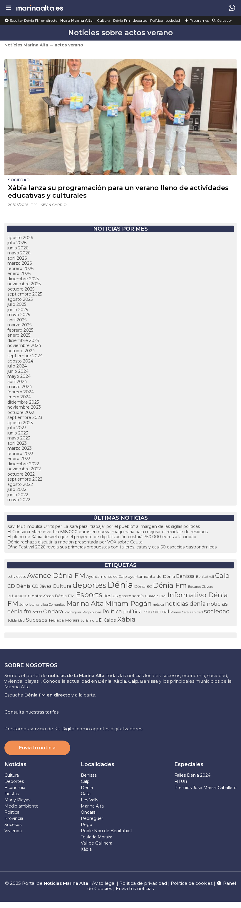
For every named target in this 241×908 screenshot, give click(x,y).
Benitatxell (205, 577)
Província (13, 818)
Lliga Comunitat (53, 605)
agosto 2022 (20, 484)
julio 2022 (16, 489)
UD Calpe (105, 620)
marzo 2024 (19, 386)
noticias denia (185, 603)
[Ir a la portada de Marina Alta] (39, 8)
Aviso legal (104, 883)
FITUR (180, 781)
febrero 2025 (20, 330)
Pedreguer (72, 612)
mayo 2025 (18, 314)
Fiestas (11, 793)
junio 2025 (17, 309)
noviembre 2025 (24, 283)
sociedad (173, 20)
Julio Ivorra (29, 604)
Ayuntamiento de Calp (106, 576)
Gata (86, 793)
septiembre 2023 (24, 417)
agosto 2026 (20, 237)
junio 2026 (17, 248)
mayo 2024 (19, 376)
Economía (14, 787)
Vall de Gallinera (96, 843)
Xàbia (126, 619)
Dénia (120, 585)
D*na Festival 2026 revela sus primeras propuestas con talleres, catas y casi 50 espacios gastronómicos (112, 547)
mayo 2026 (18, 253)
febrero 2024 (20, 392)
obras (37, 612)
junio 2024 (18, 371)
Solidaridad (16, 620)
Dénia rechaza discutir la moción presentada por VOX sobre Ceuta (75, 542)
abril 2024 (17, 381)
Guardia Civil (155, 596)
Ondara (53, 611)
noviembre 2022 (24, 468)
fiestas (110, 595)
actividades (16, 576)
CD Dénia (19, 586)
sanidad (196, 612)
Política (156, 20)
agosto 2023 (20, 422)
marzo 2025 (19, 325)
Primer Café (179, 612)
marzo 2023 (19, 448)
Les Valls (89, 800)
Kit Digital (65, 728)
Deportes (14, 781)
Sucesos (36, 620)
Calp (222, 575)
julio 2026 (16, 242)
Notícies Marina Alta (26, 45)
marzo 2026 (19, 263)
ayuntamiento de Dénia (151, 576)
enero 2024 (19, 397)
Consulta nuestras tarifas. (31, 712)
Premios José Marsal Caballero (205, 787)
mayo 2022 (18, 499)
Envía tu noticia (37, 748)
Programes (199, 20)
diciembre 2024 (23, 340)
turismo (87, 620)
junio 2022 (17, 494)
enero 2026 (19, 273)
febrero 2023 (20, 453)
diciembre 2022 (23, 463)
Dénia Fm (121, 20)
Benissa (185, 576)
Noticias (15, 764)
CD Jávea (41, 586)
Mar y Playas (17, 800)
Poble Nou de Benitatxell (106, 830)
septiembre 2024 (25, 355)
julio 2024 (17, 366)
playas (96, 612)
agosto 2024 (20, 361)
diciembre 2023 (23, 402)
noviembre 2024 (24, 345)
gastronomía (131, 595)
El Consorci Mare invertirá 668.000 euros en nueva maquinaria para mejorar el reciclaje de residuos (107, 531)
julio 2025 (16, 304)
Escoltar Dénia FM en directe (33, 20)
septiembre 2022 (24, 479)
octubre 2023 (21, 412)
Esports (89, 594)
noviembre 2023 (24, 407)
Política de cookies (191, 883)
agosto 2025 (20, 299)
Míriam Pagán (128, 603)
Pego (87, 612)
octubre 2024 (21, 350)
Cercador (224, 20)
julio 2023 (16, 427)
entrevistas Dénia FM (53, 595)
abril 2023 (17, 443)
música (158, 604)
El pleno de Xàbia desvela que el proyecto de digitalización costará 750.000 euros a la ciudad (101, 536)
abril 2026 (17, 258)
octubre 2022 (21, 474)
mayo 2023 (18, 438)
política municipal (146, 611)
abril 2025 (16, 320)
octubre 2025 (20, 289)
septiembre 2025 (24, 294)
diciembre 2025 (23, 278)
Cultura (103, 20)
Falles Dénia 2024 (192, 775)
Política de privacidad (143, 883)
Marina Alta (85, 603)
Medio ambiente (21, 806)
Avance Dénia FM (56, 575)
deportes (140, 20)
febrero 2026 (20, 268)
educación (19, 595)
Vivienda (13, 830)
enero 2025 (18, 335)
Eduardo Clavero (200, 587)
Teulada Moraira (64, 620)
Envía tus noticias (135, 888)
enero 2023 (19, 458)
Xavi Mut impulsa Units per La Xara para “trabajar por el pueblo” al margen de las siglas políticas (103, 526)
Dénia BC (143, 586)
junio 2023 (17, 433)
